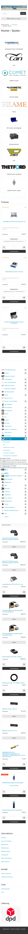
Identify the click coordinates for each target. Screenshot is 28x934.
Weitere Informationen (11, 475)
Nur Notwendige (5, 473)
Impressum (19, 475)
